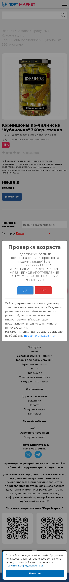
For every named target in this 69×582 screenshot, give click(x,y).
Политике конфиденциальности (25, 565)
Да (25, 290)
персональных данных (40, 335)
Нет (43, 290)
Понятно (35, 573)
